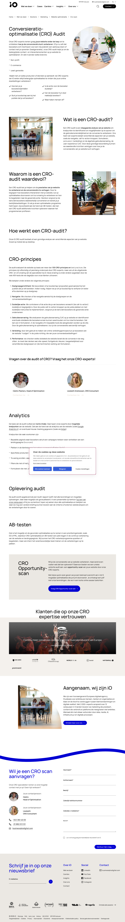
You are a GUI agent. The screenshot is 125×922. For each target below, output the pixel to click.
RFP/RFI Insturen (84, 2)
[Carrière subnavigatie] (52, 6)
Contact (66, 886)
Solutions (33, 17)
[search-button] (98, 6)
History (38, 916)
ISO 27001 (45, 916)
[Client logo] (90, 660)
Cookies (23, 918)
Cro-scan (73, 17)
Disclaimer (47, 918)
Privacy (29, 918)
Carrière (47, 6)
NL (113, 2)
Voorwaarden (38, 918)
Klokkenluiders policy (72, 918)
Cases (39, 6)
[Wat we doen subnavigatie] (33, 6)
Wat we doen (26, 6)
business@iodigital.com (101, 2)
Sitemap (20, 916)
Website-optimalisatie (59, 17)
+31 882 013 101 (19, 824)
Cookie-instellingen (82, 469)
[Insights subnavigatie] (64, 6)
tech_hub (32, 916)
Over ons (72, 6)
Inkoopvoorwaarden (58, 918)
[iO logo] (14, 5)
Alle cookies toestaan (42, 469)
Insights (59, 6)
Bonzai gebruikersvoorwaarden (89, 918)
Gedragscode (105, 918)
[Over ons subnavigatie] (77, 6)
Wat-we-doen (22, 17)
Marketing (44, 17)
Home (11, 17)
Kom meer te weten (39, 463)
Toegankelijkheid (14, 918)
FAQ (26, 916)
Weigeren (62, 469)
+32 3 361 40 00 (19, 820)
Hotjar (63, 429)
